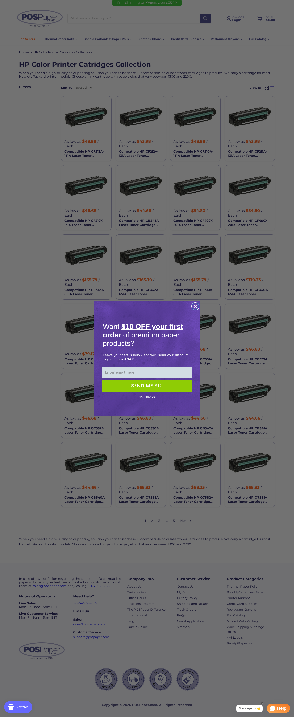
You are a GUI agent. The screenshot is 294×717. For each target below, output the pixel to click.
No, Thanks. (147, 397)
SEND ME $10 (147, 385)
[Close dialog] (195, 306)
